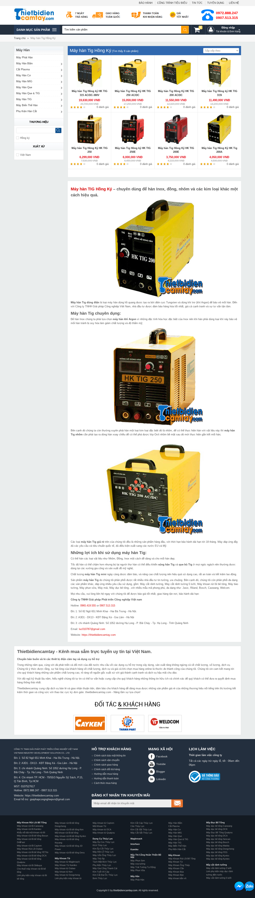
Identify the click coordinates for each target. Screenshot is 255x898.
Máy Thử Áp (99, 858)
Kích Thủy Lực (100, 845)
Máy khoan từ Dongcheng (67, 875)
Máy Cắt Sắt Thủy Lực (141, 832)
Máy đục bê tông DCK (217, 829)
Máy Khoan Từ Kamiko (66, 865)
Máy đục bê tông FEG (217, 852)
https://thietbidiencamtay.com (99, 634)
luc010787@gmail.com (92, 629)
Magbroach (136, 838)
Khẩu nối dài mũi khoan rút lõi (31, 832)
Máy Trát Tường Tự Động (143, 867)
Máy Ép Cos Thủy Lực (104, 842)
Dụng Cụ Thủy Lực (103, 838)
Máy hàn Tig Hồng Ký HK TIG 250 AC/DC (133, 93)
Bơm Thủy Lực (100, 878)
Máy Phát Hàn (24, 57)
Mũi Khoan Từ (99, 826)
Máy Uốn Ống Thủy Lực (104, 855)
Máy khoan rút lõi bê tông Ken (69, 829)
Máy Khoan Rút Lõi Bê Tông (32, 822)
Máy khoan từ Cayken (103, 823)
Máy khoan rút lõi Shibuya (29, 865)
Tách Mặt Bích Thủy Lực (105, 862)
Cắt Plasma (23, 69)
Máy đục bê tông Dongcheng (220, 849)
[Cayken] (90, 723)
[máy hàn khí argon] (154, 487)
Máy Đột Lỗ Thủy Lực (103, 852)
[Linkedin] (152, 779)
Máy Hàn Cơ (23, 75)
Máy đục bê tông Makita (217, 845)
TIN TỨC (197, 2)
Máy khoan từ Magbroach (67, 862)
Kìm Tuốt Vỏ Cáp (101, 872)
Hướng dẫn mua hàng (106, 774)
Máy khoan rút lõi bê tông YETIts (32, 852)
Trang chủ (20, 38)
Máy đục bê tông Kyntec (218, 859)
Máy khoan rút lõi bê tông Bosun (32, 835)
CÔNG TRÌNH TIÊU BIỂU (172, 2)
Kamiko (134, 849)
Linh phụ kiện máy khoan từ (68, 878)
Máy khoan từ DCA (102, 829)
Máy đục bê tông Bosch (217, 842)
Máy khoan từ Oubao (65, 868)
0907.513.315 (227, 18)
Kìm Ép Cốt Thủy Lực (103, 848)
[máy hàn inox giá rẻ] (154, 376)
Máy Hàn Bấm (24, 63)
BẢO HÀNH (145, 2)
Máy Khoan (174, 855)
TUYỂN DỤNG (215, 2)
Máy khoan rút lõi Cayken (29, 845)
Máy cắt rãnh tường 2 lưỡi (218, 868)
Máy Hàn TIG (24, 99)
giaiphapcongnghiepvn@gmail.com (50, 799)
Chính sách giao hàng (106, 764)
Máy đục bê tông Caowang (219, 826)
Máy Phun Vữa (137, 870)
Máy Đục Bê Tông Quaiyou (219, 832)
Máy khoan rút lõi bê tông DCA (31, 855)
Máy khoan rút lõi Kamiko (29, 829)
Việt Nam (25, 154)
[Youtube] (152, 764)
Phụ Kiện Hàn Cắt (26, 111)
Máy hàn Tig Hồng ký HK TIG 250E (133, 150)
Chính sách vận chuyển (107, 760)
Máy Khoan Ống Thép (179, 865)
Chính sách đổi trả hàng (107, 769)
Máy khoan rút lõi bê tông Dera (69, 852)
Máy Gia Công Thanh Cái (105, 868)
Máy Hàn (134, 876)
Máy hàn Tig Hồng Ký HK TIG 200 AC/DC (176, 93)
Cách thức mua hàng (105, 783)
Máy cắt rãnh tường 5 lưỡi (218, 878)
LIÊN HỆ (234, 2)
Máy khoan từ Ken (64, 872)
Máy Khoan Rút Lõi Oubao (29, 849)
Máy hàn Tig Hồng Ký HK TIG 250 (90, 150)
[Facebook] (152, 756)
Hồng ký (25, 137)
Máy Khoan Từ (62, 858)
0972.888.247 (227, 13)
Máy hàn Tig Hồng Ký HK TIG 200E (176, 150)
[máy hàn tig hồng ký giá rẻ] (154, 248)
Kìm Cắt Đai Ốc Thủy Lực (105, 875)
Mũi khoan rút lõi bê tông (66, 832)
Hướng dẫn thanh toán (106, 778)
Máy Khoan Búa (176, 872)
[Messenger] (239, 886)
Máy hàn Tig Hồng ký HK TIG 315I (219, 93)
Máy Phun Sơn (137, 860)
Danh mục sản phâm (33, 31)
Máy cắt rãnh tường (216, 865)
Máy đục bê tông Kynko (217, 855)
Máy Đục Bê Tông (215, 822)
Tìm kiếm (185, 29)
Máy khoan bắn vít (177, 878)
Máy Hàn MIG (24, 81)
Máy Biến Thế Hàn (27, 105)
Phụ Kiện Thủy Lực (102, 865)
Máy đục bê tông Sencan (218, 839)
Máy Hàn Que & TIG (28, 93)
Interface (135, 844)
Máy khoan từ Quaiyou (104, 832)
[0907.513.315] (249, 886)
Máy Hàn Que (24, 87)
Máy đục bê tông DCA (217, 835)
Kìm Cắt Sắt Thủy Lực (141, 829)
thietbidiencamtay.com (125, 890)
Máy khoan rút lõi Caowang (30, 826)
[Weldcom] (164, 723)
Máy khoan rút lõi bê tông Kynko (70, 836)
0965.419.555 (88, 605)
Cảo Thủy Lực (137, 826)
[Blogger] (152, 771)
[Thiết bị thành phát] (127, 723)
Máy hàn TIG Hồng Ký (91, 189)
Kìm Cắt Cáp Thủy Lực (141, 823)
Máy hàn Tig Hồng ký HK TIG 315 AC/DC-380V (89, 93)
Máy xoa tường (137, 864)
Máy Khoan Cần (176, 868)
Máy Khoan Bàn (176, 875)
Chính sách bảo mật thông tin (110, 755)
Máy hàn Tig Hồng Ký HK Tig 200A (219, 150)
